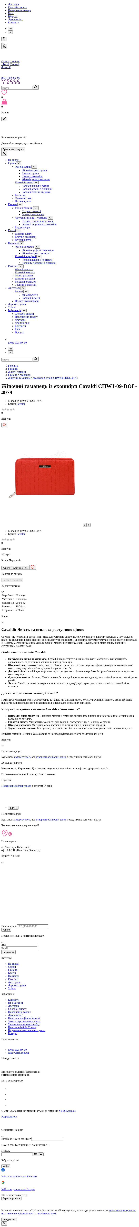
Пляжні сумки (23, 201)
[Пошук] (36, 87)
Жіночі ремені (30, 294)
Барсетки (20, 195)
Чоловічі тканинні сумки (36, 192)
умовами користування (121, 1210)
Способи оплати (17, 7)
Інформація (14, 310)
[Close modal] (2, 862)
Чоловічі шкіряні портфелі (37, 259)
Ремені (19, 291)
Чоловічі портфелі (25, 256)
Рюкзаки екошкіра (25, 281)
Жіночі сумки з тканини (36, 179)
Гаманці (12, 204)
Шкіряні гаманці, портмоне (37, 221)
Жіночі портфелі (25, 246)
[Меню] (2, 43)
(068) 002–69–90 (10, 77)
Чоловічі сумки (24, 182)
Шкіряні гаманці (31, 211)
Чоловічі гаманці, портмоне (31, 217)
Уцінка (12, 307)
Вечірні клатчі (23, 239)
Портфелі (13, 243)
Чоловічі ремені (31, 297)
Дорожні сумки (17, 304)
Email (4, 948)
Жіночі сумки (23, 166)
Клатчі (12, 230)
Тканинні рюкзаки (25, 284)
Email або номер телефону (16, 1138)
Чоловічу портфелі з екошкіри (39, 262)
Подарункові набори (27, 301)
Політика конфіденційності (24, 1018)
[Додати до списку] (4, 425)
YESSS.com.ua (67, 1110)
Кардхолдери (22, 227)
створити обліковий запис (51, 756)
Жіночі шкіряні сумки (34, 170)
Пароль (5, 1150)
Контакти (13, 22)
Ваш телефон (9, 926)
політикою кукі (47, 1213)
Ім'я (3, 944)
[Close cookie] (4, 1223)
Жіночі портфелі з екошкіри (38, 250)
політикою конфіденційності (17, 1213)
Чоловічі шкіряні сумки (35, 185)
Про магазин (15, 1002)
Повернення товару (19, 10)
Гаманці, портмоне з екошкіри (39, 224)
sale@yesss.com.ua (18, 1052)
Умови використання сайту (24, 1024)
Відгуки (12, 16)
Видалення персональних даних (26, 1030)
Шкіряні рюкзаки (25, 278)
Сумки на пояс (23, 198)
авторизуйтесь (22, 756)
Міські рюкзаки (24, 275)
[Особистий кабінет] (4, 46)
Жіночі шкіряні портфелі (36, 253)
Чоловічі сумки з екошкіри (37, 188)
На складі (13, 159)
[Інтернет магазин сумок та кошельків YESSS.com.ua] (69, 82)
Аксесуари (14, 287)
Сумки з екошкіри (32, 176)
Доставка (13, 4)
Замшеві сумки (30, 173)
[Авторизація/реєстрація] (3, 39)
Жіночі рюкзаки (24, 269)
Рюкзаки (13, 266)
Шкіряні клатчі (23, 233)
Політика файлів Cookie (22, 1027)
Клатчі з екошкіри (25, 236)
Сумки (12, 163)
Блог (11, 13)
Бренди (12, 1033)
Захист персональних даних (24, 1021)
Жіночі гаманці (24, 207)
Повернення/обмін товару (16, 785)
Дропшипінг (15, 19)
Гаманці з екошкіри (33, 214)
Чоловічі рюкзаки (25, 272)
